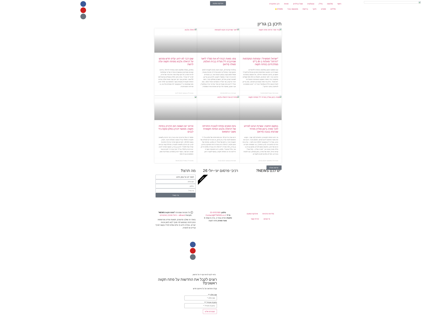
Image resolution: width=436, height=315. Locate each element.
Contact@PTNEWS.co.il (216, 215)
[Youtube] (83, 10)
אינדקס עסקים (252, 214)
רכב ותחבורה (274, 4)
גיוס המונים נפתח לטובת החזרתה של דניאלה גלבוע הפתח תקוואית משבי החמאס (219, 129)
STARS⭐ (279, 9)
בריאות (305, 9)
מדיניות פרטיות (268, 214)
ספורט (323, 9)
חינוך (314, 9)
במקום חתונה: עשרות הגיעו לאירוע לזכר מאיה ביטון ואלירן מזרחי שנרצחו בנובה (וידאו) (261, 129)
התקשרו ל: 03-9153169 (265, 197)
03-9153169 (215, 212)
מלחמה (330, 4)
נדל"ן (320, 4)
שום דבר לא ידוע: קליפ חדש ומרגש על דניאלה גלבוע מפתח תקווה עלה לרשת (176, 61)
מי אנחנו (267, 219)
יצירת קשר (255, 219)
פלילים (333, 9)
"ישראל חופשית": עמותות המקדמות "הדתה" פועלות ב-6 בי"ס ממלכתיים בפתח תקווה (260, 61)
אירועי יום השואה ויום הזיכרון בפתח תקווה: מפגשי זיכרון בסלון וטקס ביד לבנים (175, 129)
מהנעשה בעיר (292, 9)
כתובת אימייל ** (210, 302)
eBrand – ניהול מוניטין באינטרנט (172, 215)
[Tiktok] (83, 16)
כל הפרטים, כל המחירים (222, 197)
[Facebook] (83, 4)
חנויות (286, 4)
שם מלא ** (212, 295)
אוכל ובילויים (298, 4)
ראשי (339, 4)
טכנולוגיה (310, 4)
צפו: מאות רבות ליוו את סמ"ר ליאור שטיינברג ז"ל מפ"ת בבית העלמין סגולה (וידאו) (218, 61)
